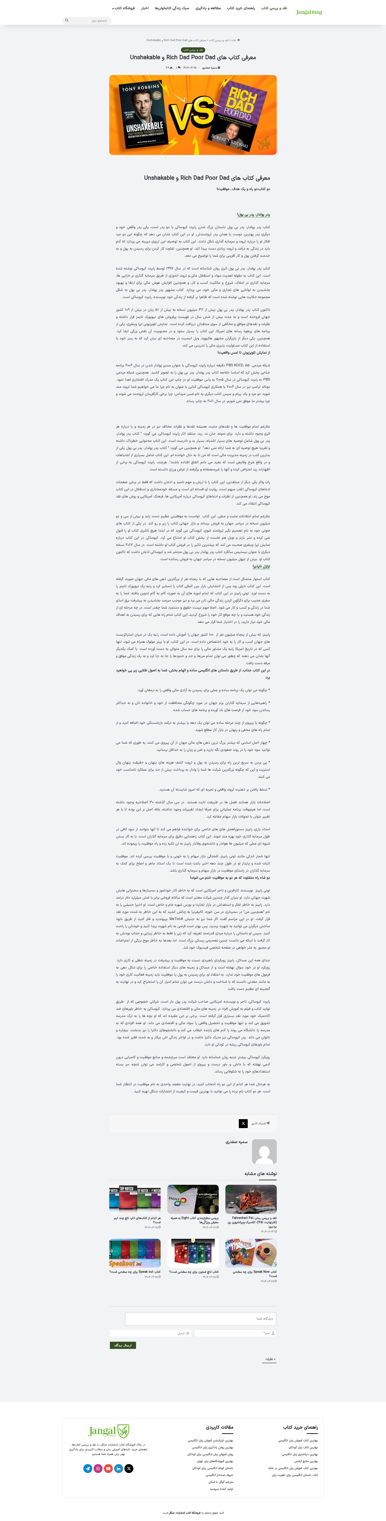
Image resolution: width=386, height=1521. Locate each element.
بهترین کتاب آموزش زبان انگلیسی (298, 1440)
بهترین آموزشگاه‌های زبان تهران (215, 1461)
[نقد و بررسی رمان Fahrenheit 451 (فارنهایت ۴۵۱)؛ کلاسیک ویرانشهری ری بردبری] (251, 1199)
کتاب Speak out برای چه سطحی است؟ (135, 1272)
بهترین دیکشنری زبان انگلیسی (300, 1454)
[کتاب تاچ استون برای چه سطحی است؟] (193, 1253)
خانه (234, 40)
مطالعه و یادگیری (208, 8)
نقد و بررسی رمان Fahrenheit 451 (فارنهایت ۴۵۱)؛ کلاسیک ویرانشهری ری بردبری (252, 1222)
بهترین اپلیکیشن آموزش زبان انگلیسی (210, 1440)
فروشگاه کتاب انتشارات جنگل (185, 1513)
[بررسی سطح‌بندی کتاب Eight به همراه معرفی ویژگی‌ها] (193, 1199)
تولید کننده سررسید (221, 1489)
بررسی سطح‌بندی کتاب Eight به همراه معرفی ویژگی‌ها (195, 1220)
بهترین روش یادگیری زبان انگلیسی (212, 1447)
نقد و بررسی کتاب (274, 8)
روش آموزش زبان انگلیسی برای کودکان (210, 1454)
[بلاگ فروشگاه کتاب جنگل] (309, 12)
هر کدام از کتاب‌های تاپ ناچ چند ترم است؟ (137, 1220)
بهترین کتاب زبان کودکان (303, 1447)
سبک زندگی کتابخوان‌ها (172, 8)
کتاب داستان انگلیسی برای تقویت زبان (295, 1475)
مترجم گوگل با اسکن (220, 1482)
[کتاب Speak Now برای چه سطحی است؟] (251, 1253)
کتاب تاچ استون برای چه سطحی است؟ (194, 1272)
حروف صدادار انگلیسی (219, 1475)
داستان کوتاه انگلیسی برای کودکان (212, 1468)
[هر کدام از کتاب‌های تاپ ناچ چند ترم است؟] (135, 1199)
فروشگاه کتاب (125, 8)
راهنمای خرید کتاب (241, 8)
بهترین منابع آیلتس (306, 1461)
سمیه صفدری (209, 68)
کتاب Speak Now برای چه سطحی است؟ (255, 1274)
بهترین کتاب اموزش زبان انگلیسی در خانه (293, 1468)
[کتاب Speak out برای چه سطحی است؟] (135, 1253)
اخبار (145, 8)
